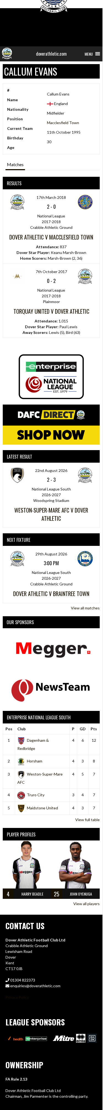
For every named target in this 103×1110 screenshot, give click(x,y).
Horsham (34, 761)
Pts (94, 728)
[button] (89, 53)
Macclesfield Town (63, 122)
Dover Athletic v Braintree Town (51, 594)
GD (83, 728)
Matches (15, 164)
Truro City (35, 794)
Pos (8, 728)
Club (21, 728)
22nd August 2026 (51, 470)
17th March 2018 (51, 197)
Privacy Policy (17, 997)
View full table (87, 819)
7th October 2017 (51, 271)
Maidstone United (42, 808)
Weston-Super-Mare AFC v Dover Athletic (51, 514)
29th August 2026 (51, 554)
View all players (86, 903)
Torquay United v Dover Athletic (51, 311)
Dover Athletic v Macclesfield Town (51, 237)
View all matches (85, 608)
